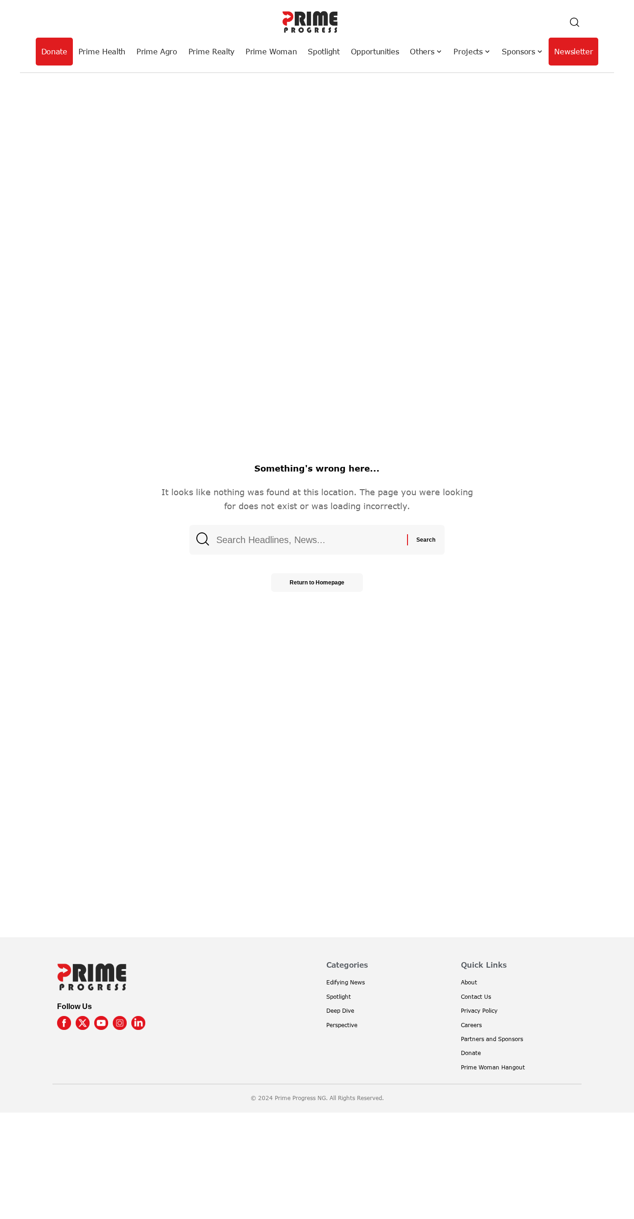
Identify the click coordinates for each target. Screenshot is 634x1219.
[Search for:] (308, 540)
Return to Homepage (317, 582)
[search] (574, 22)
